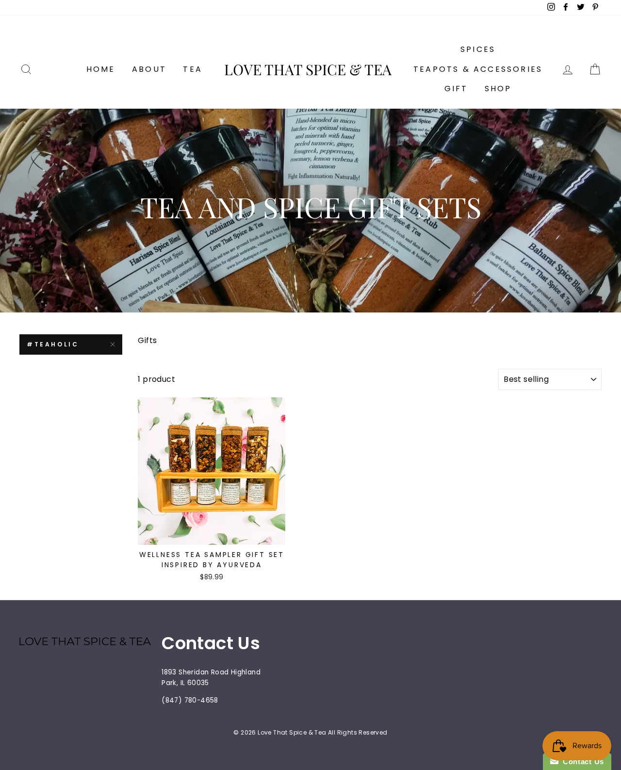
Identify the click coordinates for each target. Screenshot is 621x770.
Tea (192, 69)
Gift (456, 88)
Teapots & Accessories (477, 69)
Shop (498, 88)
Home (100, 69)
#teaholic (53, 344)
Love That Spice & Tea (308, 69)
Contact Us (581, 761)
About (149, 69)
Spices (477, 49)
